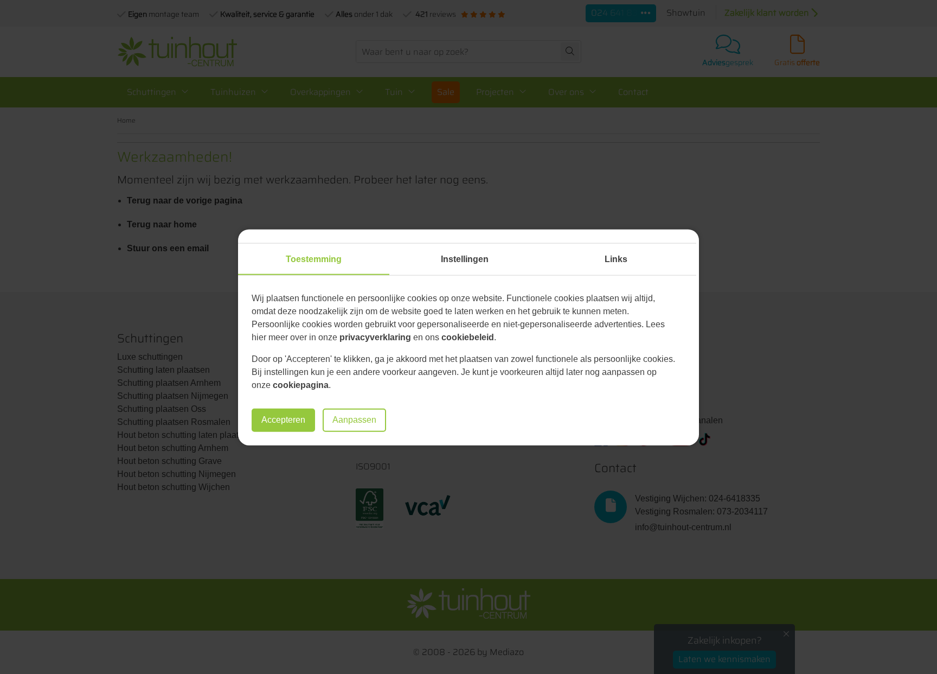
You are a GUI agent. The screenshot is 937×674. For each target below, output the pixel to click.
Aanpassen (354, 419)
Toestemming (314, 258)
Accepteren (283, 419)
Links (616, 258)
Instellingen (465, 258)
